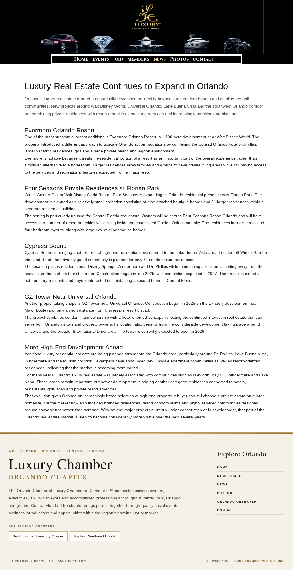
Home (81, 59)
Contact (225, 510)
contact (203, 59)
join (118, 59)
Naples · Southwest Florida (95, 536)
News (222, 484)
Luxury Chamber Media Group (257, 561)
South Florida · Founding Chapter (38, 536)
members (138, 59)
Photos (179, 59)
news (159, 59)
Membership (229, 475)
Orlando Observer (236, 501)
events (100, 59)
